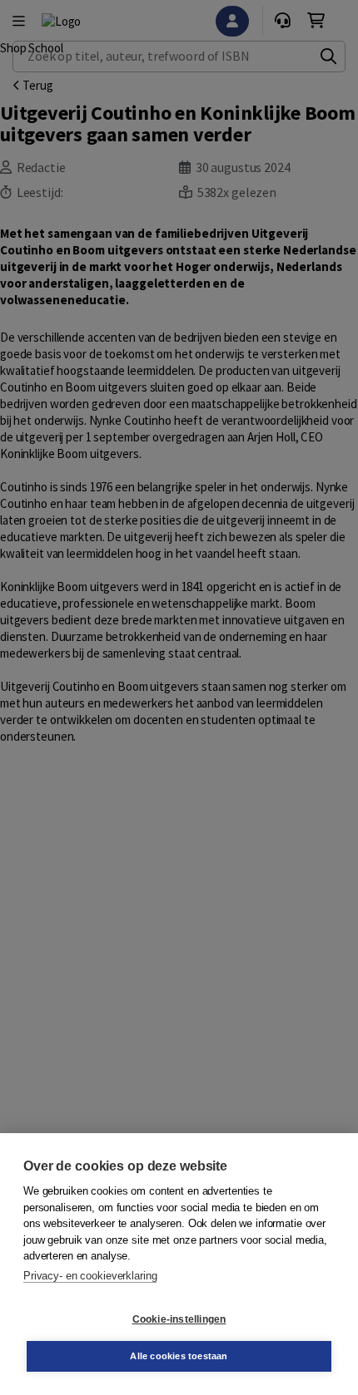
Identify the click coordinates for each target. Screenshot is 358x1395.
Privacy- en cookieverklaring (90, 1275)
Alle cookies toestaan (178, 1356)
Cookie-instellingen (179, 1319)
